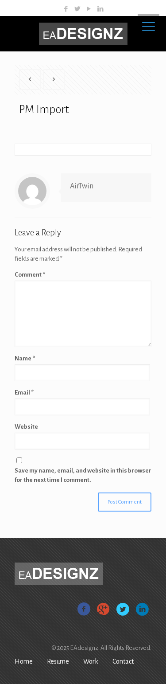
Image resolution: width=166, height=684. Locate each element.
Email (24, 392)
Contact (123, 661)
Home (24, 661)
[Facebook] (65, 9)
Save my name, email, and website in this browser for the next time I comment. (83, 475)
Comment (30, 274)
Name (25, 358)
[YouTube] (88, 9)
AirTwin (81, 186)
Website (26, 426)
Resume (58, 661)
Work (90, 661)
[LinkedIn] (100, 9)
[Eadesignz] (83, 33)
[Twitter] (77, 9)
